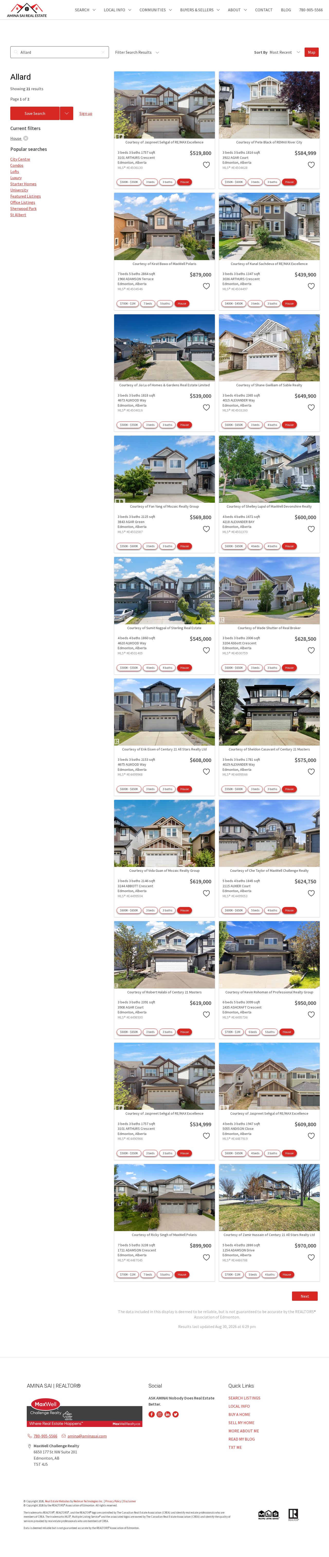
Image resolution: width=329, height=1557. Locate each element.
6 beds (253, 1032)
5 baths (165, 303)
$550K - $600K (234, 182)
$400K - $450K (234, 303)
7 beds (148, 303)
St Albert (18, 214)
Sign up (85, 113)
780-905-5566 (311, 9)
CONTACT (264, 9)
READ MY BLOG (242, 1439)
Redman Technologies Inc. (89, 1501)
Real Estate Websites (57, 1501)
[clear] (25, 138)
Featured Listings (25, 196)
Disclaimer (129, 1501)
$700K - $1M (127, 303)
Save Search (35, 113)
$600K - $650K (234, 425)
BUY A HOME (239, 1414)
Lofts (14, 171)
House (184, 182)
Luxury (16, 177)
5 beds (255, 910)
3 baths (167, 182)
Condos (16, 165)
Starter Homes (23, 183)
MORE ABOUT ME (244, 1430)
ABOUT (234, 9)
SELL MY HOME (241, 1422)
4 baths (272, 425)
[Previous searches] (66, 113)
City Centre (20, 159)
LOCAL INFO (239, 1406)
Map (311, 52)
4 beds (255, 546)
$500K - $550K (129, 182)
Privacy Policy (113, 1501)
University (19, 190)
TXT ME (235, 1447)
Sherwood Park (23, 208)
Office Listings (22, 202)
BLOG (286, 9)
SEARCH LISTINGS (244, 1397)
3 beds (150, 182)
